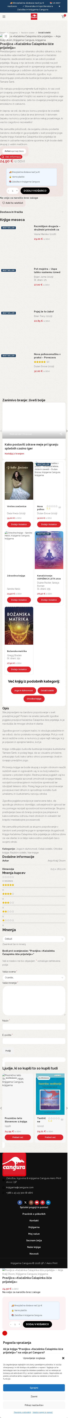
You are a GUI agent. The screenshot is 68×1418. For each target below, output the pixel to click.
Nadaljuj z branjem (14, 453)
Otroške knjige (34, 699)
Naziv (6, 1020)
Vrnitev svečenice (16, 506)
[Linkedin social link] (48, 1202)
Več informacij (13, 156)
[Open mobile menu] (4, 16)
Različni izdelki (27, 33)
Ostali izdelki (44, 33)
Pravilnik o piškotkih (22, 1412)
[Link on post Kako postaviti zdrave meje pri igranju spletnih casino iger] (34, 420)
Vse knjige (33, 852)
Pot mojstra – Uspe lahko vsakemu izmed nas (47, 272)
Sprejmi (34, 1387)
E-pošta (7, 1034)
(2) (48, 362)
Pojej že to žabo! (44, 311)
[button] (63, 1358)
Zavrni (34, 1396)
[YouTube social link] (36, 1202)
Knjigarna (13, 33)
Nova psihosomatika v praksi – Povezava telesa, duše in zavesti (47, 357)
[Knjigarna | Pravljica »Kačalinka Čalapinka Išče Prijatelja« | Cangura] (31, 38)
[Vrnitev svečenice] (19, 482)
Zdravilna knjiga (16, 575)
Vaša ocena (9, 971)
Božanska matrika (17, 651)
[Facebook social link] (19, 1202)
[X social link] (25, 1202)
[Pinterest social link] (42, 1202)
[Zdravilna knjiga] (19, 551)
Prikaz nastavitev (34, 1405)
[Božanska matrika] (19, 627)
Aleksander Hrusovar (21, 434)
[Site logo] (34, 16)
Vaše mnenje (10, 982)
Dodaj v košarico (35, 190)
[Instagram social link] (31, 1202)
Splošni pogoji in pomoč (43, 1412)
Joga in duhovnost (23, 690)
